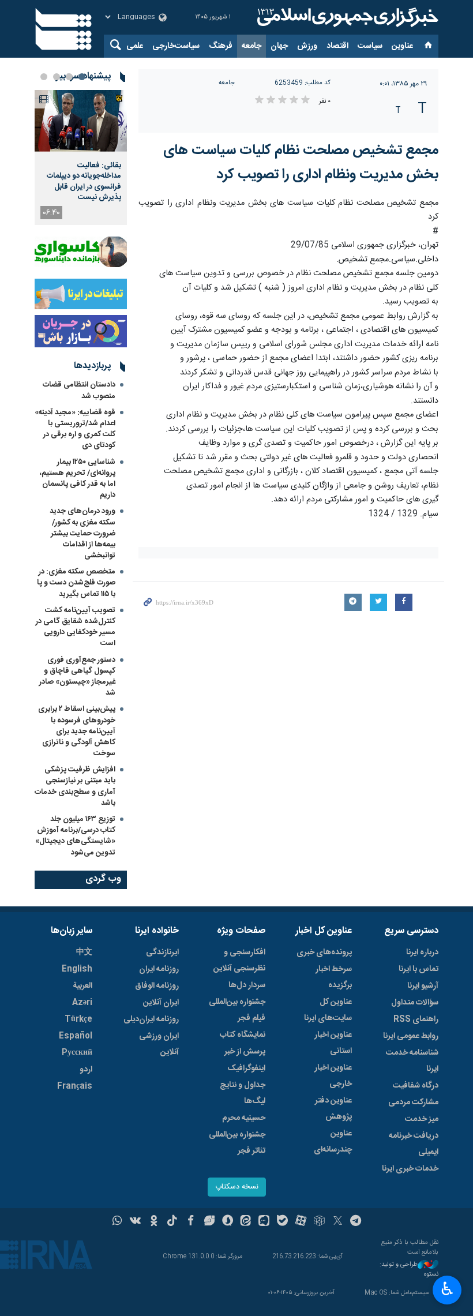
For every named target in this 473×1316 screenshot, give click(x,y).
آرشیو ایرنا (422, 986)
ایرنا (346, 17)
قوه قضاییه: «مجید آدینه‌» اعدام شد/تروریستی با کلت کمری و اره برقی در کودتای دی (75, 429)
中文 (84, 952)
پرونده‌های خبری (324, 952)
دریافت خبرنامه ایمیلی (413, 1144)
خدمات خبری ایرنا (410, 1169)
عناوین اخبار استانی (333, 1043)
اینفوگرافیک (246, 1068)
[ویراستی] (209, 1222)
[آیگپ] (264, 1222)
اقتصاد (337, 46)
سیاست (370, 46)
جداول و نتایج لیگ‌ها (242, 1093)
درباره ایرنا (422, 952)
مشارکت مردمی (413, 1102)
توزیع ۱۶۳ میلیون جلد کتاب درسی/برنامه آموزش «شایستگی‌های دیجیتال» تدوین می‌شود (75, 836)
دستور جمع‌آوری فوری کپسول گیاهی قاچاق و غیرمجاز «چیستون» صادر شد (77, 677)
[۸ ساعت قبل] (81, 121)
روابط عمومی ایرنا (410, 1036)
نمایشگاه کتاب (242, 1035)
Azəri (82, 1003)
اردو (86, 1070)
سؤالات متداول (414, 1003)
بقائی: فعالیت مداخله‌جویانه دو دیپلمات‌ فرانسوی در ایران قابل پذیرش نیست (84, 181)
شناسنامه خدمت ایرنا (412, 1061)
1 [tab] (81, 76)
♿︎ (447, 1288)
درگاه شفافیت (415, 1086)
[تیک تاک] (172, 1222)
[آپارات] (301, 1222)
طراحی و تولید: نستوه (409, 1269)
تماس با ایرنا (418, 969)
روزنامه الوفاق (157, 986)
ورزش (307, 46)
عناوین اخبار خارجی (333, 1076)
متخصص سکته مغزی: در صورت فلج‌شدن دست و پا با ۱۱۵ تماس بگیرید (76, 582)
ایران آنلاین (161, 1003)
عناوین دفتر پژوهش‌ (333, 1109)
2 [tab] (69, 76)
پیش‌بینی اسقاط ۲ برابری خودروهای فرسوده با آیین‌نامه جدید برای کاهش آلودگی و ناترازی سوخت (76, 731)
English (77, 969)
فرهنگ (220, 46)
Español (75, 1036)
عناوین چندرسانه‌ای (333, 1142)
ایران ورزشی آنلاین (159, 1044)
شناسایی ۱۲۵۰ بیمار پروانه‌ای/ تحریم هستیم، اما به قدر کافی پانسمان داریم (77, 479)
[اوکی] (154, 1222)
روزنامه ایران (159, 969)
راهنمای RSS (415, 1019)
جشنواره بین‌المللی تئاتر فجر (237, 1143)
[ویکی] (135, 1222)
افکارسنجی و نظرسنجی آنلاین (239, 961)
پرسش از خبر (244, 1052)
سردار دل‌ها (246, 985)
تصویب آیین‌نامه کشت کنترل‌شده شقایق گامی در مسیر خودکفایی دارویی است (75, 627)
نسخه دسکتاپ (236, 1187)
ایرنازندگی (162, 952)
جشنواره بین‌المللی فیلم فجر (237, 1010)
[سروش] (227, 1222)
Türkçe (78, 1019)
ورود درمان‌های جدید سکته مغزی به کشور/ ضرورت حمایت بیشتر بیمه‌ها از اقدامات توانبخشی (82, 533)
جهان (279, 46)
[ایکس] (338, 1222)
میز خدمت (421, 1119)
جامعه (251, 46)
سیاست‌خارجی (176, 46)
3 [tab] (56, 76)
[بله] (282, 1222)
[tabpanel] (81, 157)
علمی (134, 46)
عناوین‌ (402, 46)
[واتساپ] (117, 1222)
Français (74, 1086)
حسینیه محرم (243, 1118)
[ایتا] (246, 1222)
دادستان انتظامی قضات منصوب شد (79, 390)
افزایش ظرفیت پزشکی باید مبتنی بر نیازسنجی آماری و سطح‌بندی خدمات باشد (75, 786)
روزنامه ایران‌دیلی (151, 1019)
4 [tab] (43, 76)
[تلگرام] (356, 1222)
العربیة (82, 986)
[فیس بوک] (190, 1222)
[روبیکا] (319, 1222)
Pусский (77, 1053)
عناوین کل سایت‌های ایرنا (328, 1010)
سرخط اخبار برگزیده (334, 977)
